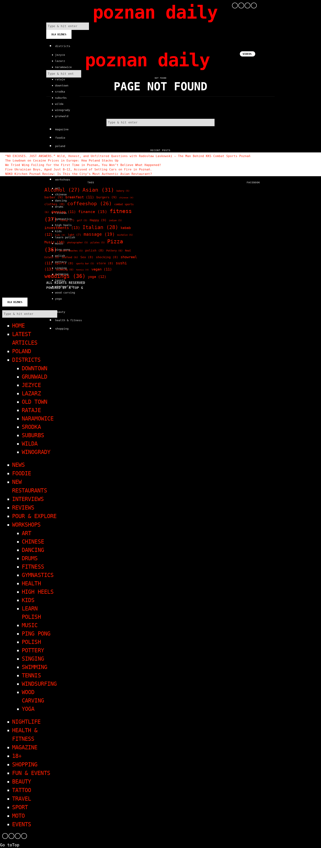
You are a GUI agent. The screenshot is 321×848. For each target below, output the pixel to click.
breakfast (79, 197)
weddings (64, 276)
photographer (77, 242)
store (105, 263)
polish (94, 250)
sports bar (85, 263)
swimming (65, 269)
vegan (101, 269)
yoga (97, 277)
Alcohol (62, 190)
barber (53, 197)
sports (64, 263)
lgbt (74, 234)
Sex (86, 257)
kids (60, 235)
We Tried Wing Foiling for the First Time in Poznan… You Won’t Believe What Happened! (83, 165)
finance (92, 211)
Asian (98, 190)
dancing (63, 212)
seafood (70, 257)
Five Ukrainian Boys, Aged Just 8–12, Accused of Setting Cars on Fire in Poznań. (78, 169)
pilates (97, 242)
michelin (125, 235)
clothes (54, 204)
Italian (100, 227)
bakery (122, 191)
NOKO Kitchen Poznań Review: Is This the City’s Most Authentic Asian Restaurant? (78, 174)
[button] (85, 26)
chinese (126, 197)
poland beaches (71, 250)
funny (66, 220)
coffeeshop (89, 203)
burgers (106, 197)
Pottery (114, 250)
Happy (98, 220)
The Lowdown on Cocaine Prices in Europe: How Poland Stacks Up (62, 160)
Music (54, 242)
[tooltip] (235, 5)
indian (115, 220)
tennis (82, 270)
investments (62, 227)
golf (82, 220)
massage (99, 234)
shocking (107, 257)
